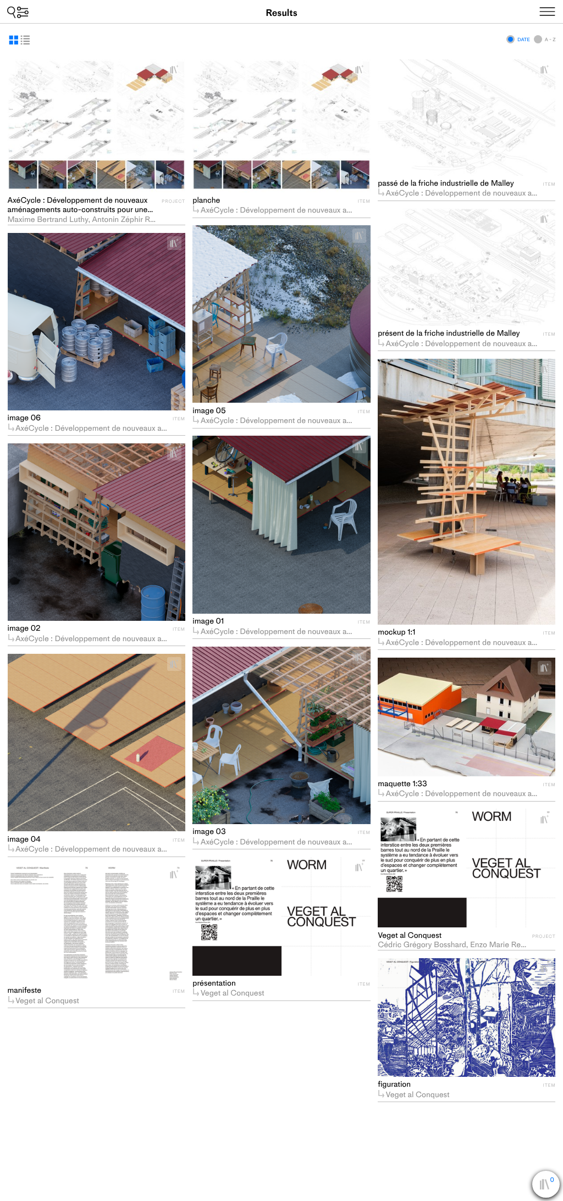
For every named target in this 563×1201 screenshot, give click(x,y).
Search (18, 12)
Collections (552, 1187)
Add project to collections (178, 69)
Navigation (560, 9)
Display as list (25, 40)
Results (281, 13)
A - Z (550, 39)
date (523, 39)
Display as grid (14, 40)
